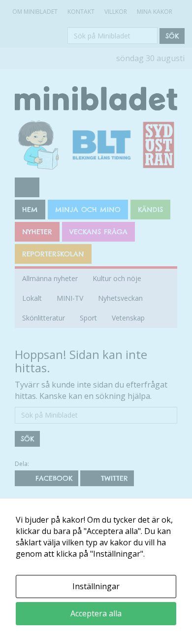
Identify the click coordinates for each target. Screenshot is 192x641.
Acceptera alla (96, 613)
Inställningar (96, 586)
